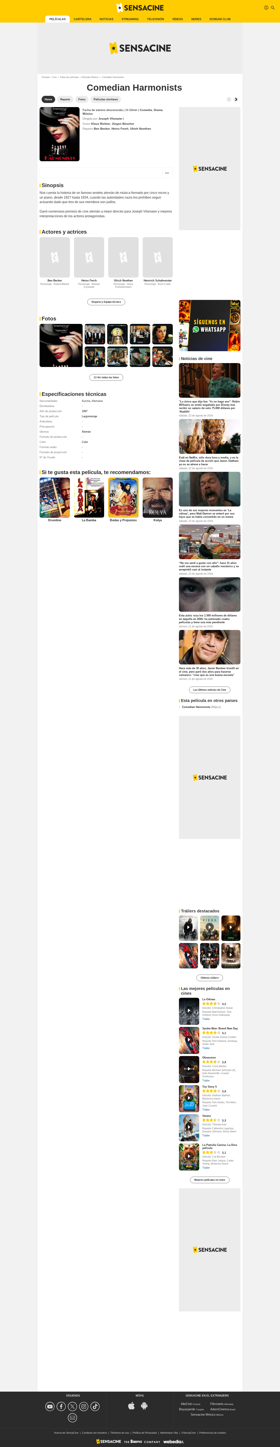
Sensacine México (203, 1414)
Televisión (155, 19)
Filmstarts (217, 1404)
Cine (54, 77)
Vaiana (206, 1115)
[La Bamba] (89, 498)
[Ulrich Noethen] (123, 257)
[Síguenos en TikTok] (95, 1406)
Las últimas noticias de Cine (209, 689)
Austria (86, 400)
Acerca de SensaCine (66, 1432)
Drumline (54, 520)
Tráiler (206, 1019)
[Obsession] (189, 1069)
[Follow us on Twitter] (73, 1406)
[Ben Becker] (55, 257)
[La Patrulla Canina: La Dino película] (189, 1156)
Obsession (209, 1057)
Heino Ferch (120, 128)
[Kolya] (158, 498)
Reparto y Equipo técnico (106, 302)
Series (196, 19)
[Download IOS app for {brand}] (134, 1405)
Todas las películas (69, 77)
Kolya (158, 520)
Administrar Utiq (169, 1432)
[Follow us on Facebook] (62, 1406)
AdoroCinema (219, 1409)
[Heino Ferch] (89, 257)
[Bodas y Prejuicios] (123, 498)
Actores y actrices (64, 232)
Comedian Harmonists (201, 707)
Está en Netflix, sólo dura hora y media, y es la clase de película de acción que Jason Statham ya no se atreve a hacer (209, 461)
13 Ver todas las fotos (106, 377)
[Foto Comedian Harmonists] (61, 345)
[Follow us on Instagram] (84, 1406)
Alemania (97, 400)
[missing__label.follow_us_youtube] (50, 1406)
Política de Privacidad (145, 1432)
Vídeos (177, 19)
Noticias (106, 19)
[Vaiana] (189, 1127)
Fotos (49, 318)
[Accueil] (140, 8)
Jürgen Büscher (123, 123)
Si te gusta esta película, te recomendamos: (96, 472)
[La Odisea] (189, 1011)
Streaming (130, 19)
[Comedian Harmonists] (60, 134)
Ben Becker (102, 128)
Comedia (146, 110)
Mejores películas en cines (209, 1179)
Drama (158, 110)
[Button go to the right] (235, 99)
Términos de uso (119, 1432)
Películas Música (90, 77)
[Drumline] (55, 498)
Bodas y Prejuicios (123, 520)
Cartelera (82, 19)
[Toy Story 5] (189, 1098)
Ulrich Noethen (140, 128)
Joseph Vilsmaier (110, 118)
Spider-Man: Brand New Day (220, 1028)
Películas (57, 19)
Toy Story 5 (209, 1086)
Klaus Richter (100, 123)
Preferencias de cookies (212, 1432)
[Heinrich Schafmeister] (158, 257)
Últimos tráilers (210, 977)
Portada (45, 77)
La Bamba (89, 520)
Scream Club (220, 19)
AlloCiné (186, 1404)
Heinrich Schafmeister (158, 280)
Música (88, 113)
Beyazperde (187, 1409)
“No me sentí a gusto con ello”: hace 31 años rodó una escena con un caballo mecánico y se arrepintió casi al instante (209, 566)
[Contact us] (73, 1417)
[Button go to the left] (229, 99)
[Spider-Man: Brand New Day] (189, 1040)
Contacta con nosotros (94, 1432)
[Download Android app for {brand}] (146, 1405)
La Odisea (208, 999)
